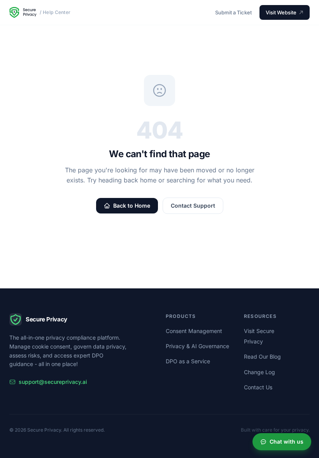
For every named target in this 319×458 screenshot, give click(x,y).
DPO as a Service (188, 361)
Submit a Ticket (233, 12)
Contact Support (193, 205)
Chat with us (286, 441)
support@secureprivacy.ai (53, 381)
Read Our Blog (262, 356)
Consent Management (194, 331)
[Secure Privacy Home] (23, 12)
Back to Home (131, 205)
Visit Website (281, 12)
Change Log (259, 372)
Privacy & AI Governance (197, 346)
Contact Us (258, 387)
